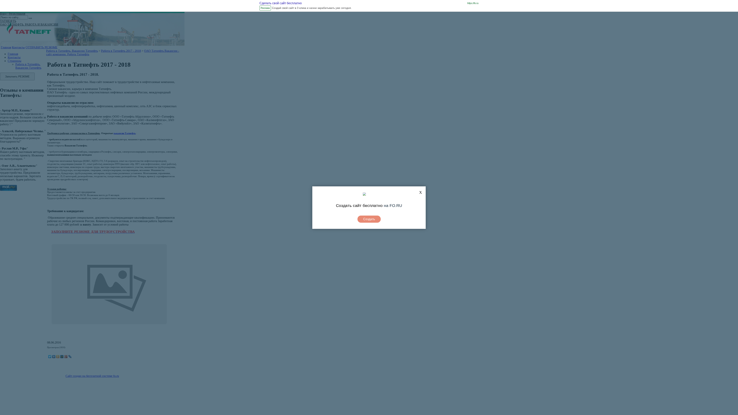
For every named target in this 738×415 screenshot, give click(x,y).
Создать (369, 219)
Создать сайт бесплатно (359, 205)
